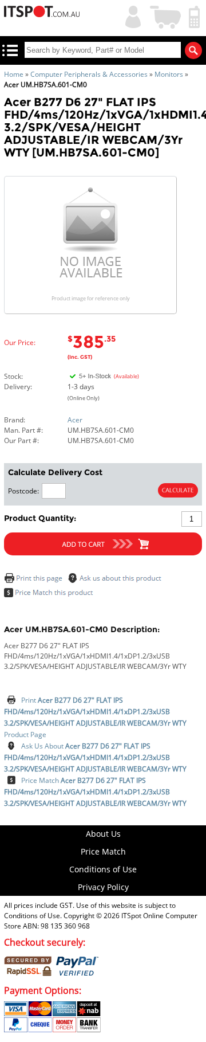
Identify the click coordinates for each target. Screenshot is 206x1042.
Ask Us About (95, 757)
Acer (75, 420)
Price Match (95, 791)
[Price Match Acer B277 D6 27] (51, 595)
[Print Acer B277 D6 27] (35, 581)
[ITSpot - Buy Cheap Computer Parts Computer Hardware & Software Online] (41, 13)
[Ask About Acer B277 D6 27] (116, 581)
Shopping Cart (166, 16)
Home (13, 74)
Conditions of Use (103, 869)
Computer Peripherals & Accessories (89, 74)
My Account (130, 16)
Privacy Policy (103, 887)
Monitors (168, 74)
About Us (103, 833)
